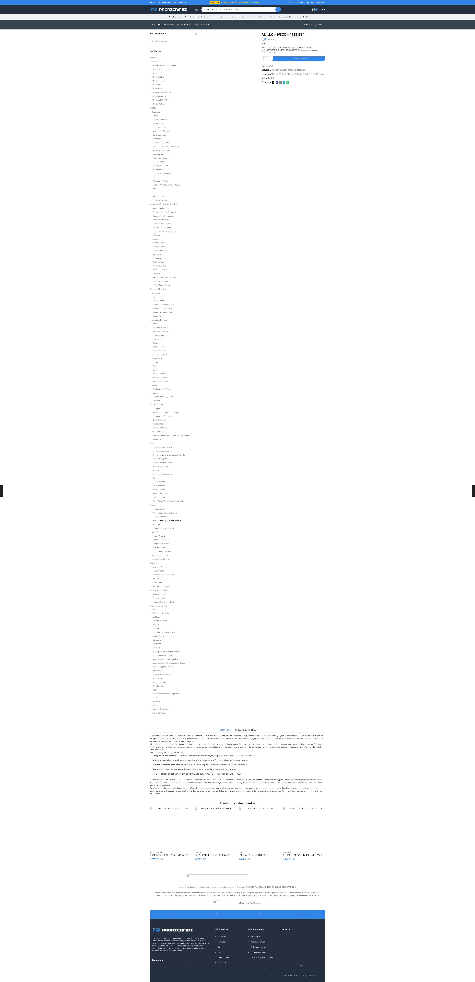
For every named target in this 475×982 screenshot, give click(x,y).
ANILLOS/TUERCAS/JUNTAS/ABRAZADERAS (299, 74)
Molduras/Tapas (159, 517)
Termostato (157, 139)
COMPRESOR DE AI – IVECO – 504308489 (169, 855)
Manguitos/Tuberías (161, 154)
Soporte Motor (159, 678)
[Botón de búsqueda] (278, 9)
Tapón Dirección (159, 536)
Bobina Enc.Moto (160, 373)
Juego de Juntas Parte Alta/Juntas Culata (169, 663)
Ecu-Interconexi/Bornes (162, 389)
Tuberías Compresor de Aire (164, 602)
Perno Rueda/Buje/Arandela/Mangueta (168, 501)
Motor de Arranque (160, 327)
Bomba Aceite (158, 169)
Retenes (156, 478)
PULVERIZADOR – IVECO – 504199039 (212, 855)
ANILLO (274, 74)
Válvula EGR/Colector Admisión (165, 277)
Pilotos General (159, 301)
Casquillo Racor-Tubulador (163, 528)
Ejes (243, 17)
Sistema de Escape (159, 269)
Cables (155, 343)
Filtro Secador (157, 73)
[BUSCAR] (188, 41)
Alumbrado (156, 293)
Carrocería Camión (219, 17)
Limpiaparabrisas (159, 335)
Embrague (156, 408)
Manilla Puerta (158, 636)
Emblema (156, 617)
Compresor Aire (159, 598)
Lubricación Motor (159, 162)
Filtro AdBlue (157, 88)
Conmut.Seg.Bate (160, 354)
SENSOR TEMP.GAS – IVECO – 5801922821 (302, 855)
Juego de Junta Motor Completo (165, 659)
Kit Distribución (159, 123)
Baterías (156, 393)
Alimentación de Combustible (196, 17)
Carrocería (157, 644)
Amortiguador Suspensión (163, 451)
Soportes (156, 524)
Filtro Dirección (158, 81)
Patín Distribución (160, 127)
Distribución (156, 112)
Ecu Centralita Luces (161, 377)
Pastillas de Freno (160, 489)
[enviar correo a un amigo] (280, 82)
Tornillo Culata (158, 686)
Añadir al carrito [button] (172, 845)
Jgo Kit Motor (158, 701)
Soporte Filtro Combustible (163, 216)
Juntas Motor (158, 670)
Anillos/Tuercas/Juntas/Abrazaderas (195, 24)
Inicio (152, 24)
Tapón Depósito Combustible (164, 231)
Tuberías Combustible (161, 223)
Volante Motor (158, 424)
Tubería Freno (158, 571)
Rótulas (156, 470)
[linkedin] (284, 82)
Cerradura (157, 640)
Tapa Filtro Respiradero (162, 674)
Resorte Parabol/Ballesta (163, 462)
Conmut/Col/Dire (159, 350)
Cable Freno (157, 582)
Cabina (154, 609)
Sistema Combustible (160, 208)
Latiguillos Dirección (161, 543)
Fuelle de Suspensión (161, 459)
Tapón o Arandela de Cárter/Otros (166, 185)
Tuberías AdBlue (159, 250)
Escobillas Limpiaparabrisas (164, 632)
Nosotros (155, 2)
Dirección (155, 532)
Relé (154, 366)
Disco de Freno (159, 482)
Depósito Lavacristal (161, 613)
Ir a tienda (256, 2)
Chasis (234, 17)
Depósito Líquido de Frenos (164, 574)
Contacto (182, 2)
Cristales (156, 628)
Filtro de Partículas (159, 104)
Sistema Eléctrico (303, 17)
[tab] (225, 730)
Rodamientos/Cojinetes (162, 474)
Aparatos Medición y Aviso (162, 397)
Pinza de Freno (159, 497)
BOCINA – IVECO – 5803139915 (253, 855)
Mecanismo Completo (162, 559)
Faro (154, 297)
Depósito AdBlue (159, 246)
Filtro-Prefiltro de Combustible (164, 65)
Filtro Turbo (156, 84)
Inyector (156, 239)
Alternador (157, 324)
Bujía (155, 370)
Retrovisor (157, 647)
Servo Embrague (159, 420)
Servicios (165, 2)
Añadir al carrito (299, 59)
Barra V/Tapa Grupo (161, 466)
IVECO (271, 78)
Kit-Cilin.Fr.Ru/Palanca (161, 586)
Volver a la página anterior (314, 24)
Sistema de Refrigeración (162, 131)
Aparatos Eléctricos (159, 320)
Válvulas (156, 578)
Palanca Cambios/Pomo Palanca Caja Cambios (172, 435)
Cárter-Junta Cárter (160, 165)
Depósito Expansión (161, 142)
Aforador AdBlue (159, 266)
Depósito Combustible (162, 227)
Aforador (156, 235)
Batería (154, 385)
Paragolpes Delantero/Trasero (165, 513)
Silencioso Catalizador (160, 709)
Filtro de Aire (157, 69)
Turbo (154, 188)
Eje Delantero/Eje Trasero (162, 447)
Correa (155, 116)
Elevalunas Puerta (160, 621)
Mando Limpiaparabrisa (162, 312)
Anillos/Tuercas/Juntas (162, 285)
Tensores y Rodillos (160, 119)
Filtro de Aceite (158, 61)
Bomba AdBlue (159, 258)
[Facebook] (276, 82)
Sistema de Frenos (159, 567)
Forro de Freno (159, 485)
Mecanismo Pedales (160, 555)
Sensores (156, 400)
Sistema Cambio (285, 17)
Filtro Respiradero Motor (161, 92)
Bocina (155, 362)
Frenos (262, 17)
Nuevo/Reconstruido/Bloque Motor (167, 693)
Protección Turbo (160, 200)
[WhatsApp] (287, 82)
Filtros (252, 17)
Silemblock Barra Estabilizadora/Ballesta (169, 455)
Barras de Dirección (161, 540)
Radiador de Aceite (160, 181)
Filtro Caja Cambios (159, 96)
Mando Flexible (159, 439)
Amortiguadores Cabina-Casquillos (166, 651)
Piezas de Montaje (171, 24)
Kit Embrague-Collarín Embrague (166, 412)
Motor (272, 17)
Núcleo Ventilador (160, 158)
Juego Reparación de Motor (163, 655)
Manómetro (157, 358)
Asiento (156, 624)
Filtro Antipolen (158, 77)
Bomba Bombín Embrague (163, 416)
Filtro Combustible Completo (164, 212)
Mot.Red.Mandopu (160, 381)
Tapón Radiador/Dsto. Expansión (166, 146)
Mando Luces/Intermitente (163, 304)
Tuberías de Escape (160, 281)
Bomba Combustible (161, 220)
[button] (214, 2)
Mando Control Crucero (162, 308)
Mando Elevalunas (160, 316)
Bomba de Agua (159, 135)
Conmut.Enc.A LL (159, 347)
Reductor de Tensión (161, 331)
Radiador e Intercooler (162, 150)
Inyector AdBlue (159, 254)
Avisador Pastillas (160, 493)
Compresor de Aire (159, 594)
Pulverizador (158, 339)
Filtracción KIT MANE (160, 100)
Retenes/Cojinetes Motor (163, 667)
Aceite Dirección (159, 547)
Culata (155, 697)
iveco (322, 74)
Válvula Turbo (158, 196)
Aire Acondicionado (173, 17)
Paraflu (155, 177)
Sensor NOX (158, 273)
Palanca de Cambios (160, 431)
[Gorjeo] (273, 82)
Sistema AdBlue (158, 243)
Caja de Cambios (158, 713)
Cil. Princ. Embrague (160, 427)
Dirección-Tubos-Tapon (162, 551)
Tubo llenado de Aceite (162, 173)
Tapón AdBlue (158, 262)
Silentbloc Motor (159, 682)
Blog (173, 2)
